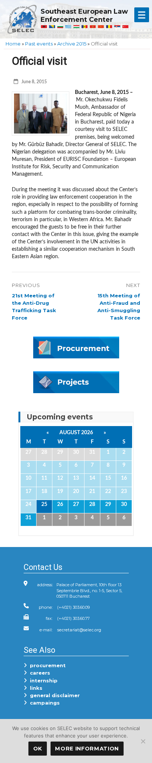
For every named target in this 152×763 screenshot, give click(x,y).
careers (38, 673)
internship (42, 680)
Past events (39, 44)
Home (13, 44)
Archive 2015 (71, 44)
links (34, 688)
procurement (46, 665)
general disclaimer (53, 695)
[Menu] (141, 14)
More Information (87, 748)
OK (37, 748)
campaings (43, 703)
